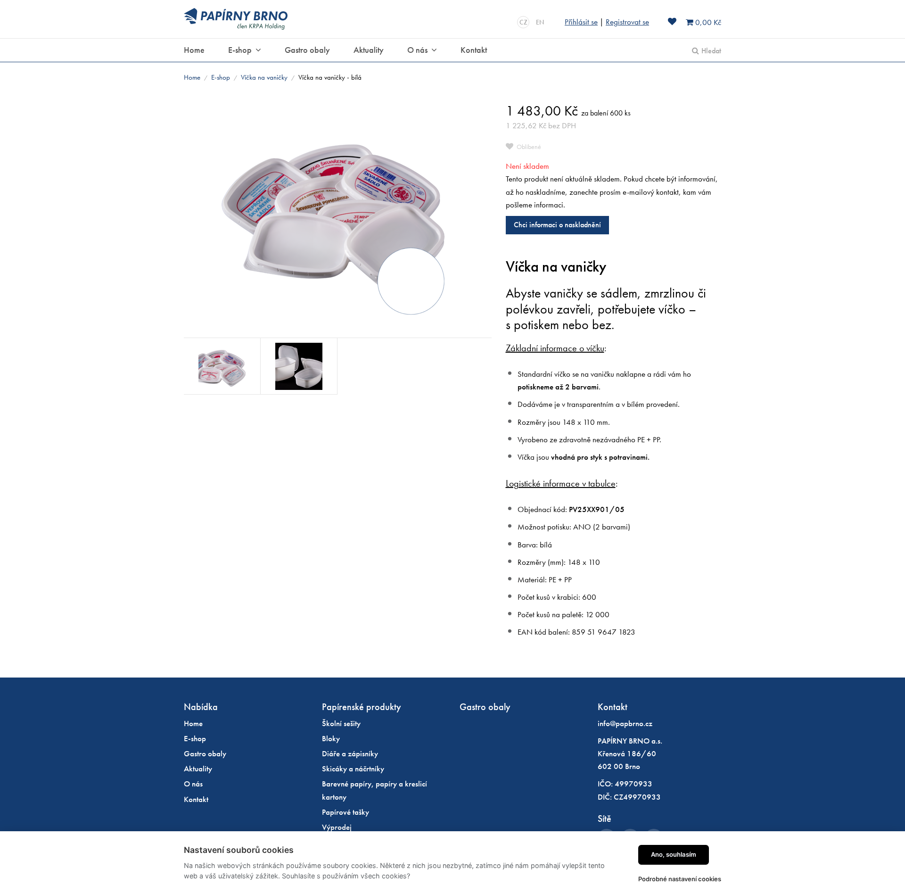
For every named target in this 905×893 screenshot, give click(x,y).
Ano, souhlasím (673, 854)
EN (540, 22)
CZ (523, 22)
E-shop (220, 77)
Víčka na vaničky (264, 77)
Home (192, 77)
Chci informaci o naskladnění (557, 225)
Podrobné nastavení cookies (679, 879)
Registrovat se (627, 22)
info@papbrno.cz (625, 723)
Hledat (711, 51)
